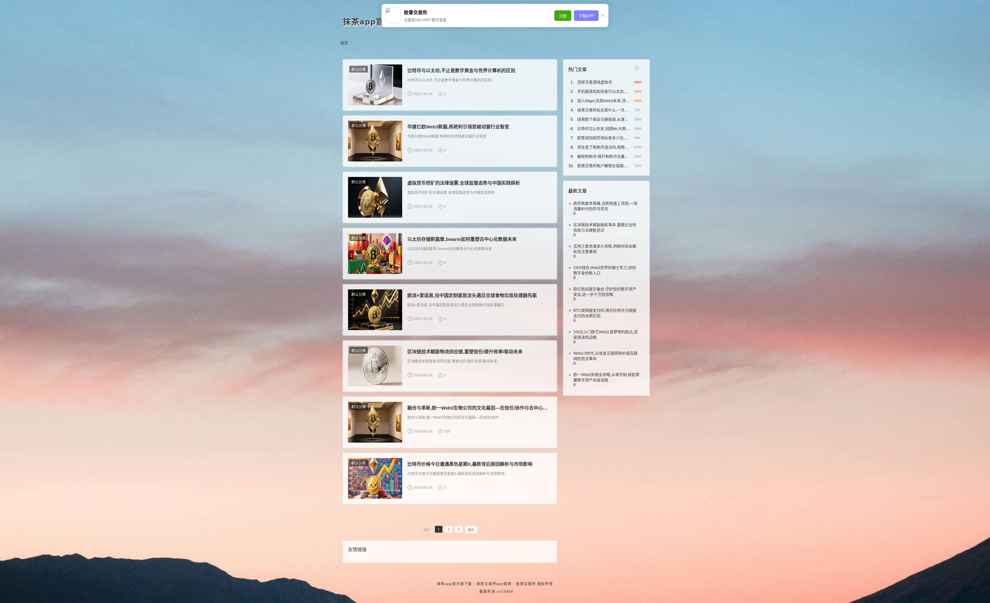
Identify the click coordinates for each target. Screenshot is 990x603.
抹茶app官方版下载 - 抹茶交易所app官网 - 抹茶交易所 (486, 584)
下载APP (586, 16)
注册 (563, 16)
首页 (344, 43)
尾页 (471, 530)
